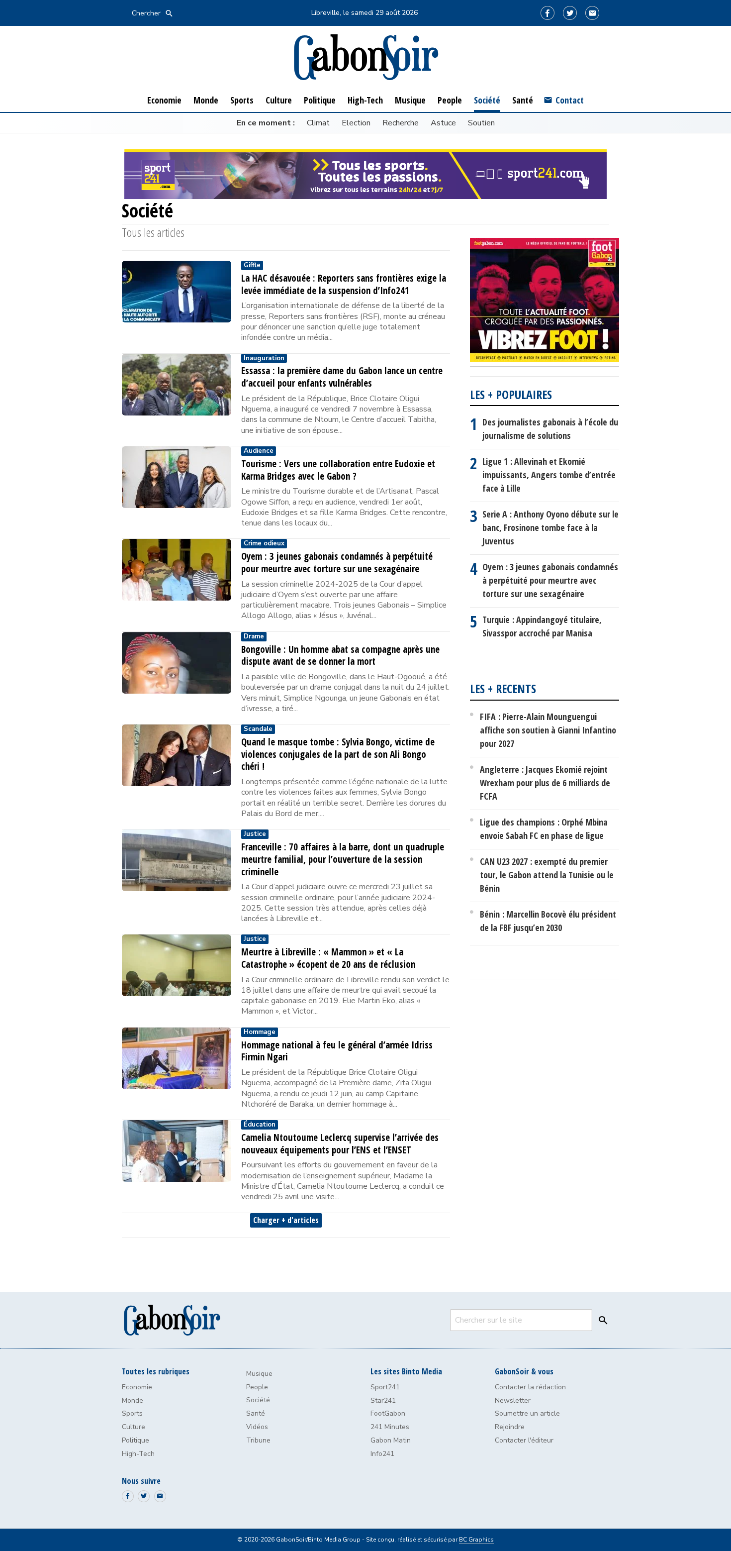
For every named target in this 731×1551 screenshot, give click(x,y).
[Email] (592, 13)
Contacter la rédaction (530, 1387)
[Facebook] (547, 13)
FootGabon (387, 1413)
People (257, 1387)
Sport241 (385, 1387)
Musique (259, 1373)
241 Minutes (389, 1427)
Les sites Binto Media (406, 1371)
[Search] (600, 1320)
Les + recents (503, 688)
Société (258, 1400)
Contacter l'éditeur (524, 1440)
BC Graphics (476, 1540)
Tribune (258, 1440)
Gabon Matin (390, 1440)
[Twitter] (570, 13)
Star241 (383, 1400)
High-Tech (138, 1453)
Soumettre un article (527, 1413)
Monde (132, 1400)
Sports (132, 1413)
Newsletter (513, 1400)
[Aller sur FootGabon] (544, 302)
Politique (135, 1440)
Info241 (382, 1453)
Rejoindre (510, 1427)
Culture (133, 1427)
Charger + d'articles (286, 1220)
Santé (255, 1413)
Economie (137, 1387)
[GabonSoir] (365, 57)
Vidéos (257, 1427)
